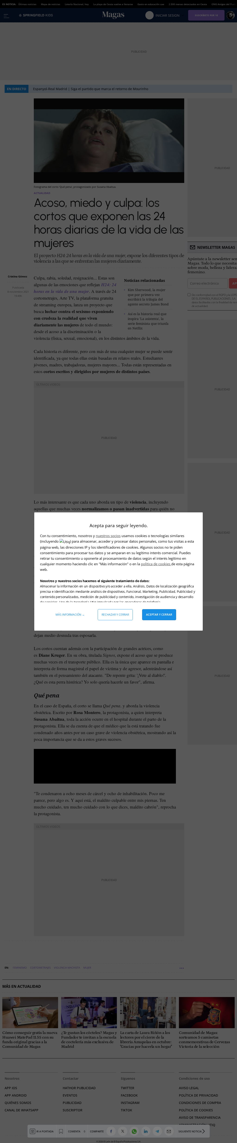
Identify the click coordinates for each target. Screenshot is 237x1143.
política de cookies (156, 564)
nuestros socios (108, 535)
